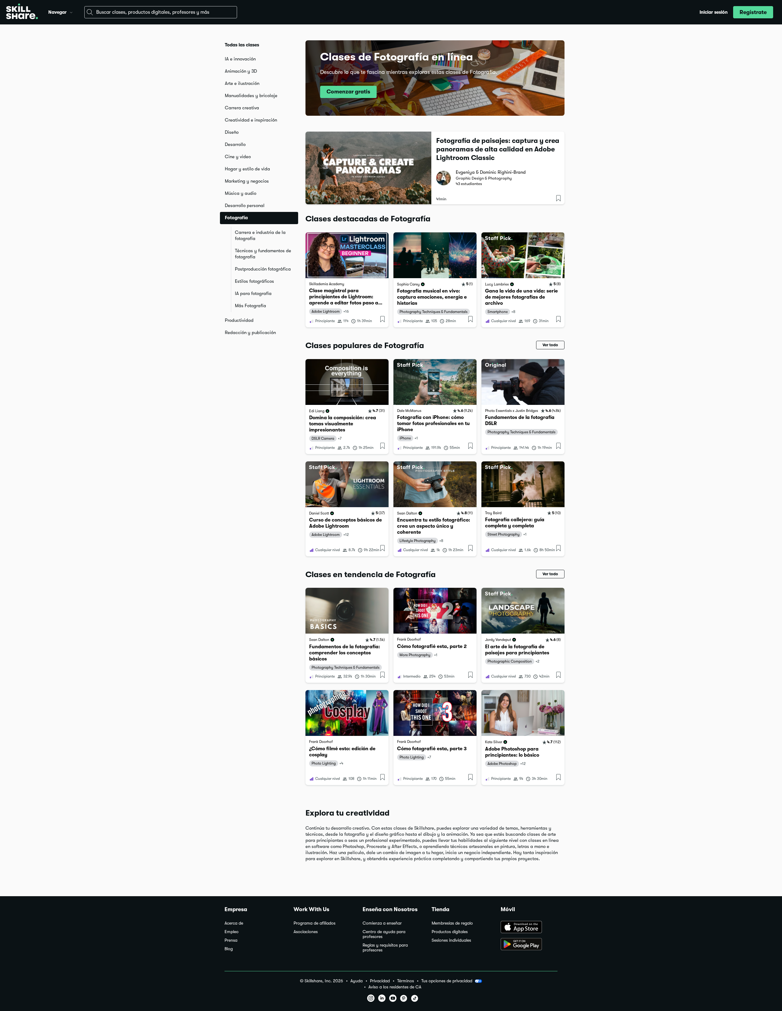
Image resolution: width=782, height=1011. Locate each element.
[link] (347, 279)
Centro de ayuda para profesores (384, 934)
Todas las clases (242, 45)
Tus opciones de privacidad (446, 980)
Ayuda (356, 981)
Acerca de (234, 923)
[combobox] (160, 12)
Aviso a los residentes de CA (394, 987)
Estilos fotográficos (254, 281)
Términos (405, 981)
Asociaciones (306, 931)
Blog (229, 949)
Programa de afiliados (314, 923)
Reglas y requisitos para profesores (385, 947)
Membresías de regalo (452, 923)
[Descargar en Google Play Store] (529, 944)
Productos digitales (450, 931)
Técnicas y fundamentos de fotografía (263, 254)
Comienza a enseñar (382, 923)
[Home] (22, 12)
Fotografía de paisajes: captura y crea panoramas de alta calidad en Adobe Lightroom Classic (497, 149)
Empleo (232, 931)
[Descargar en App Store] (529, 927)
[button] (71, 11)
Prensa (231, 940)
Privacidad (380, 981)
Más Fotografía (250, 305)
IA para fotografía (253, 293)
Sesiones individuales (451, 940)
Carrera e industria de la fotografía (260, 235)
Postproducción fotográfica (263, 269)
